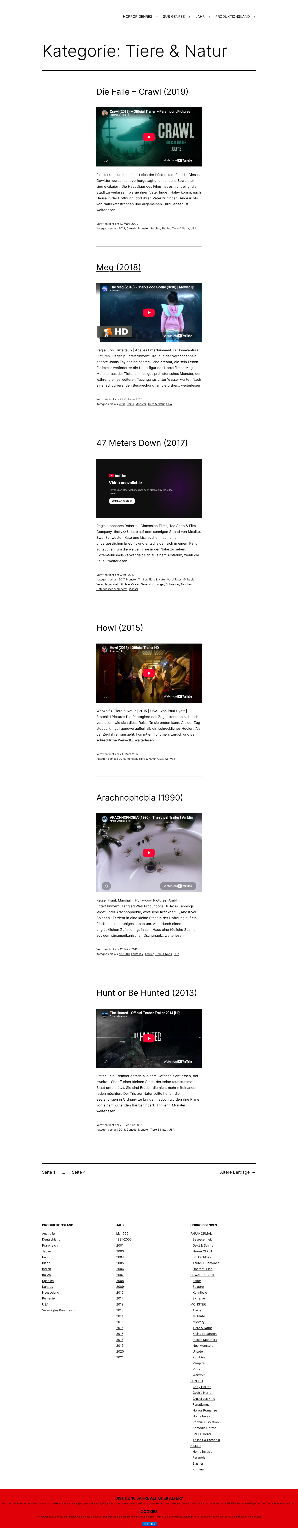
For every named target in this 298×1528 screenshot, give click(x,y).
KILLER (195, 1446)
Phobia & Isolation (206, 1422)
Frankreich (50, 1245)
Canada (132, 228)
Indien (46, 1269)
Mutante (199, 1316)
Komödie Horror (204, 1428)
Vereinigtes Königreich (181, 579)
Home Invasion (203, 1416)
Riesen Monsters (205, 1340)
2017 (122, 579)
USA (193, 228)
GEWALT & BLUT (202, 1275)
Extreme (199, 1298)
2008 (120, 1281)
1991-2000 (124, 1239)
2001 (119, 1245)
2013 (122, 1129)
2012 (119, 1304)
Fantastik (137, 954)
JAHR (200, 16)
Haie (127, 584)
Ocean (135, 584)
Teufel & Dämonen (206, 1263)
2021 (119, 1357)
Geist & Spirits (203, 1245)
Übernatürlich (202, 1269)
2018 (122, 404)
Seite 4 (79, 1172)
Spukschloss (202, 1257)
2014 (119, 1316)
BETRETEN (149, 1524)
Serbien (155, 228)
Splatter (198, 1286)
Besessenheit (202, 1239)
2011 (119, 1298)
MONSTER (198, 1304)
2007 (120, 1275)
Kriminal (198, 1469)
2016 (119, 1328)
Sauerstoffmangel (152, 584)
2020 (120, 1351)
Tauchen (186, 584)
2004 (120, 1257)
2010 (119, 1292)
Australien (49, 1233)
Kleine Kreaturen (205, 1333)
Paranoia (199, 1457)
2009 (120, 1286)
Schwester (172, 584)
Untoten (199, 1351)
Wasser (133, 589)
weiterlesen (105, 210)
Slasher (198, 1463)
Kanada (47, 1286)
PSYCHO (196, 1381)
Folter (197, 1281)
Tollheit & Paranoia (206, 1440)
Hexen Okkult (202, 1251)
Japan (46, 1251)
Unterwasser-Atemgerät (111, 589)
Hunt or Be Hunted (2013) (146, 993)
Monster (143, 228)
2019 (122, 228)
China (130, 404)
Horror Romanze (205, 1410)
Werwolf (170, 758)
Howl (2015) (119, 628)
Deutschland (51, 1239)
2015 (122, 758)
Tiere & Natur (180, 228)
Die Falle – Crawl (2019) (142, 92)
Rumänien (49, 1298)
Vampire (199, 1363)
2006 (120, 1269)
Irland (46, 1263)
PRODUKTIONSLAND (232, 16)
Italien (46, 1275)
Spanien (48, 1281)
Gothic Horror (203, 1392)
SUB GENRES (174, 16)
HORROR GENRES (137, 16)
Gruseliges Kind (204, 1398)
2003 (120, 1251)
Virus (196, 1369)
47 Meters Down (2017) (142, 443)
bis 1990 (124, 954)
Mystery (199, 1322)
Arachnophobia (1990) (139, 797)
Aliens (197, 1310)
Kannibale (200, 1292)
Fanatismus (201, 1404)
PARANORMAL (201, 1233)
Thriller (166, 228)
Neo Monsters (203, 1345)
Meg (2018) (118, 267)
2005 (120, 1263)
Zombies (199, 1357)
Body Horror (202, 1387)
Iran (45, 1257)
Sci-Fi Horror (202, 1434)
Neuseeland (50, 1292)
